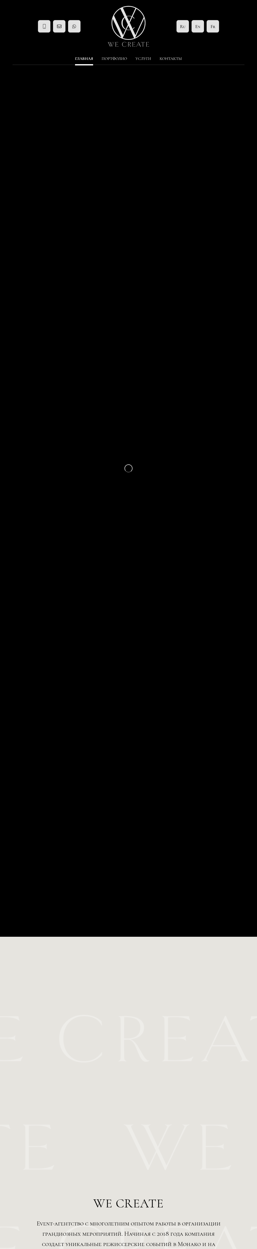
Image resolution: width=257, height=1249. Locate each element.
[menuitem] (84, 58)
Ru (182, 26)
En (197, 26)
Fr (213, 26)
